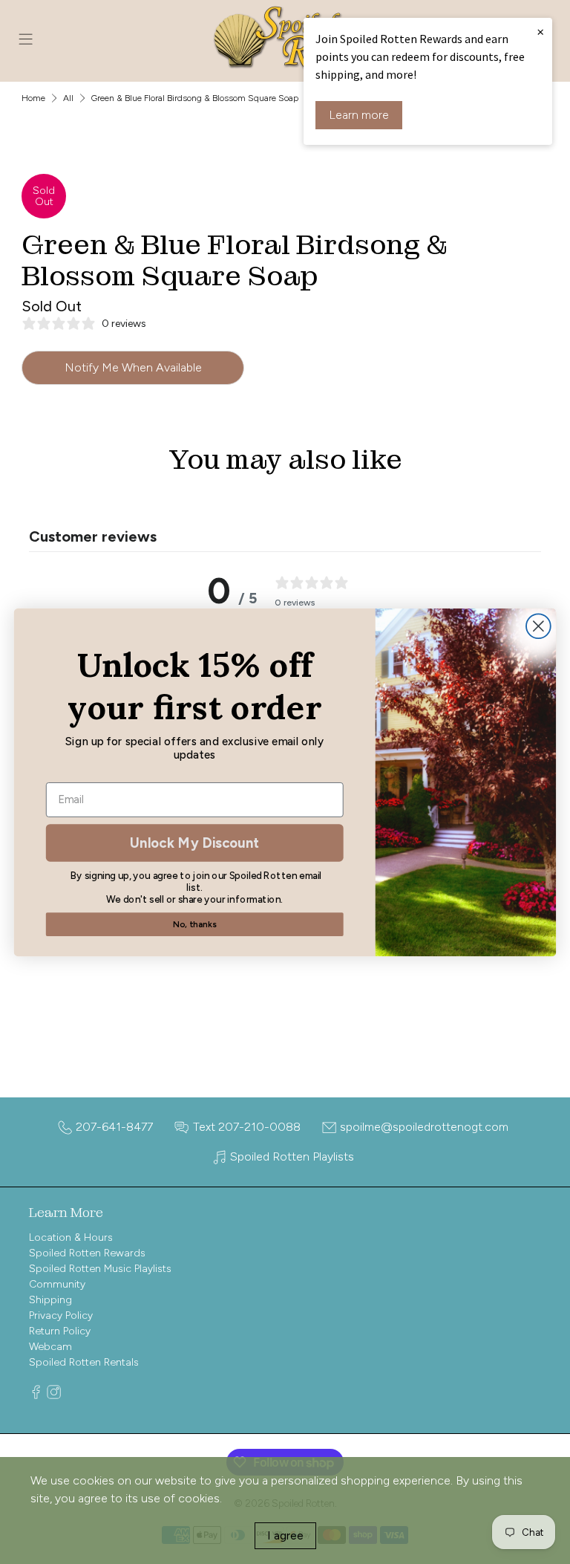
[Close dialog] (538, 626)
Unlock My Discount (194, 842)
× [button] (540, 31)
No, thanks (194, 924)
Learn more (359, 115)
